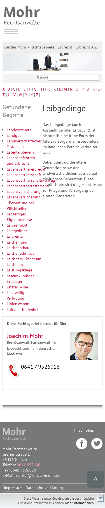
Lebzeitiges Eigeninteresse (19, 216)
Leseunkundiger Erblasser (20, 278)
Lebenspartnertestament (27, 185)
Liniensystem (18, 303)
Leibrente (15, 236)
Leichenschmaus (20, 253)
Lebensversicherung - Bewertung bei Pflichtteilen (24, 202)
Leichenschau (18, 247)
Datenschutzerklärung (44, 487)
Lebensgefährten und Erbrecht (21, 160)
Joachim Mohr (25, 336)
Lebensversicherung (24, 191)
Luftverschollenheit (23, 309)
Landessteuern (19, 129)
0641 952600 (28, 464)
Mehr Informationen (79, 503)
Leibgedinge (17, 230)
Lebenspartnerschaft (24, 174)
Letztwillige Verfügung (16, 295)
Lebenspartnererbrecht (26, 169)
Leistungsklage (19, 270)
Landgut (14, 135)
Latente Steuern (20, 152)
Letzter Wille (17, 287)
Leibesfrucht (17, 225)
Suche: (42, 77)
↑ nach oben (83, 430)
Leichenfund (17, 242)
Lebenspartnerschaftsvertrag (31, 180)
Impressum (13, 487)
